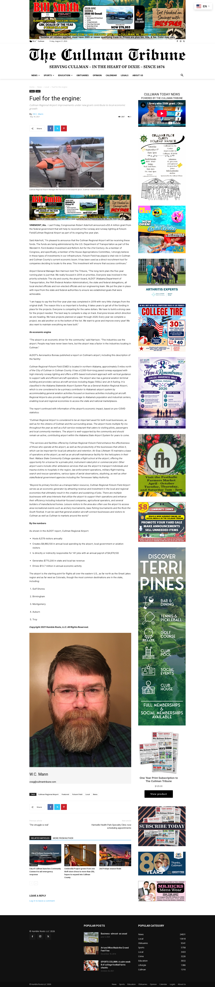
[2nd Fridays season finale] (115, 855)
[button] (182, 75)
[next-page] (36, 883)
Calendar (163, 984)
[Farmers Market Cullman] (162, 465)
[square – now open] (162, 229)
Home (32, 87)
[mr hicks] (162, 891)
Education (131, 984)
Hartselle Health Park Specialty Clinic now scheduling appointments (111, 826)
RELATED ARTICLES (40, 838)
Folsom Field (77, 794)
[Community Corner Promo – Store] (162, 521)
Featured (65, 794)
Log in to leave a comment (42, 900)
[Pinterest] (64, 128)
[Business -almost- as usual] (91, 937)
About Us (182, 984)
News (39, 87)
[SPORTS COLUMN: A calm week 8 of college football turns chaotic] (91, 965)
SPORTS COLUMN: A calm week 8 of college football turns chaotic (115, 965)
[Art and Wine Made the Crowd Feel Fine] (91, 950)
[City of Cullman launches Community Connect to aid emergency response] (45, 855)
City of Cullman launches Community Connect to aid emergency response (45, 872)
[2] (107, 19)
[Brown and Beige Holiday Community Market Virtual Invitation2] (162, 166)
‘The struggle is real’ (39, 825)
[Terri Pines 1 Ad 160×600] (162, 636)
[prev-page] (31, 883)
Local (47, 87)
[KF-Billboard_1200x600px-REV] (162, 863)
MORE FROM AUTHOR (63, 838)
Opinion (153, 984)
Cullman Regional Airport (48, 794)
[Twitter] (184, 41)
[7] (80, 207)
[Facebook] (177, 41)
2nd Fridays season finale (110, 869)
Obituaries (142, 984)
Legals (172, 984)
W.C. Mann (38, 114)
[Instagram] (180, 41)
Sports (122, 984)
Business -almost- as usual (114, 933)
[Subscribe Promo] (162, 826)
